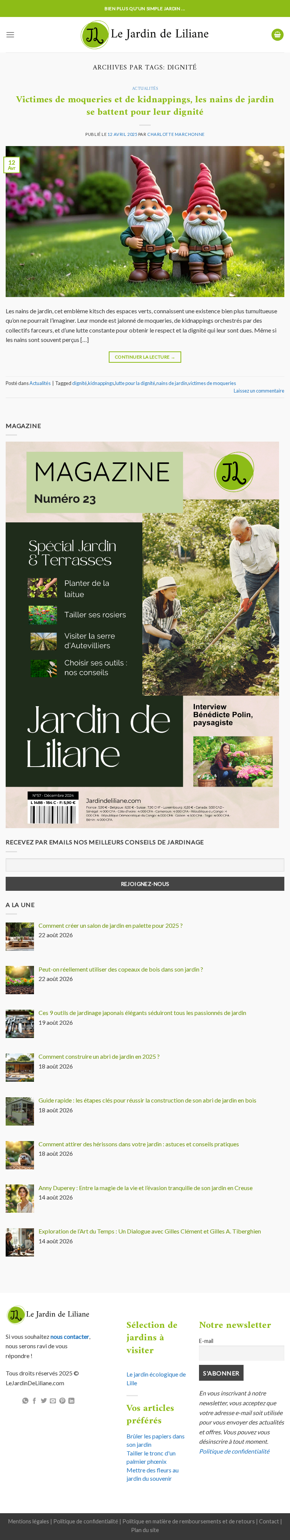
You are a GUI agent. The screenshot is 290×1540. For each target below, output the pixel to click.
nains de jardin (171, 383)
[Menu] (10, 34)
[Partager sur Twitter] (44, 1401)
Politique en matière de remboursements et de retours (188, 1521)
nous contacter (70, 1336)
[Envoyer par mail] (53, 1401)
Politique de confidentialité (234, 1451)
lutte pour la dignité (135, 383)
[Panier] (277, 35)
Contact (269, 1521)
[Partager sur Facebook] (34, 1401)
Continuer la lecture (145, 357)
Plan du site (145, 1530)
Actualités (145, 88)
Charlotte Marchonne (176, 134)
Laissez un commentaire (259, 391)
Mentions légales (28, 1521)
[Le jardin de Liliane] (145, 34)
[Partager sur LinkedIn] (71, 1401)
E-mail (206, 1341)
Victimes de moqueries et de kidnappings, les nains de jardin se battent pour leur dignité (145, 106)
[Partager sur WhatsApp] (25, 1401)
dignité (79, 383)
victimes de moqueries (212, 383)
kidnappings (101, 383)
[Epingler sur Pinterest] (62, 1401)
